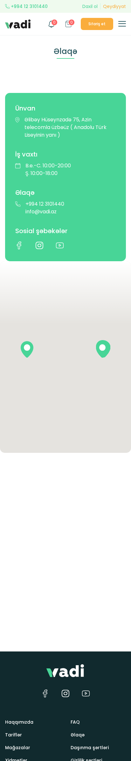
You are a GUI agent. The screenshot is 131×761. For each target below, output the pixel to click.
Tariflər (13, 735)
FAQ (75, 722)
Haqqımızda (19, 722)
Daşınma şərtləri (90, 747)
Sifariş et (97, 24)
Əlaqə (78, 735)
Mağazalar (17, 747)
